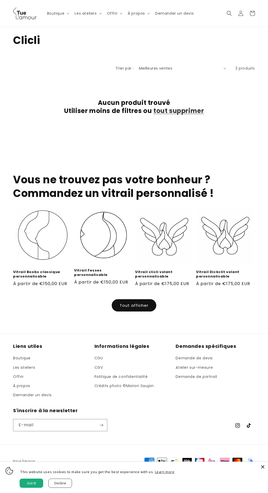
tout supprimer (178, 111)
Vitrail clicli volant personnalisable (154, 274)
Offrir (18, 376)
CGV (98, 367)
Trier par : (124, 68)
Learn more (165, 471)
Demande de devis (194, 358)
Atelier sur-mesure (194, 367)
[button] (58, 13)
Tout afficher (134, 305)
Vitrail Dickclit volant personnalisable (217, 274)
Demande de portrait (196, 376)
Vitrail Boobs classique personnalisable (36, 274)
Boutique (22, 358)
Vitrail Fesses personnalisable (91, 272)
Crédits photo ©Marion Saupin (124, 385)
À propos (21, 385)
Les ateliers (24, 367)
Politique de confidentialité (121, 376)
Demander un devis (32, 395)
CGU (98, 358)
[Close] (262, 466)
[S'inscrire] (101, 425)
